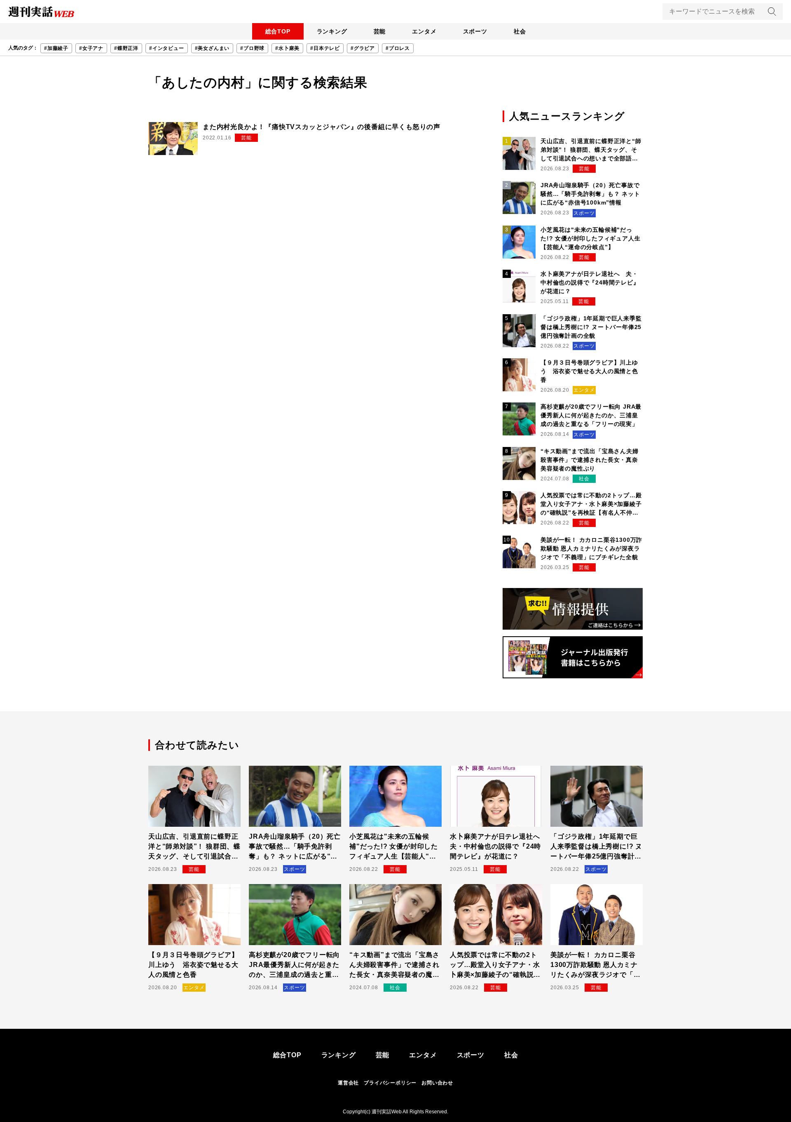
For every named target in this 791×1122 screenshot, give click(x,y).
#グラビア (363, 48)
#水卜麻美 (287, 48)
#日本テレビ (325, 48)
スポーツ (475, 31)
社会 (520, 31)
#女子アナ (91, 48)
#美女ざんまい (212, 48)
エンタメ (424, 31)
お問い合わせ (437, 1083)
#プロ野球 (252, 48)
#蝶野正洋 (126, 48)
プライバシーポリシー (390, 1083)
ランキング (332, 31)
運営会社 (348, 1083)
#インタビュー (166, 48)
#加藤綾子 (56, 48)
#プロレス (398, 48)
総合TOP (277, 31)
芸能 (380, 31)
